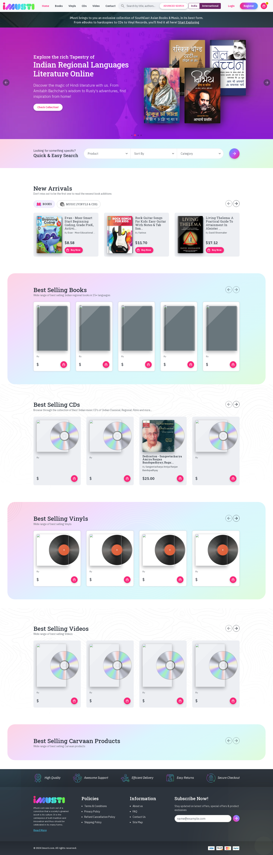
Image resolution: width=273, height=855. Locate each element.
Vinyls (72, 6)
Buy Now (73, 250)
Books (59, 6)
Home (45, 6)
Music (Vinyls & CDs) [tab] (81, 204)
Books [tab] (47, 204)
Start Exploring (188, 22)
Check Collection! (136, 122)
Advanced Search (173, 5)
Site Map (138, 822)
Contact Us (139, 817)
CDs (84, 6)
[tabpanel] (136, 234)
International (210, 5)
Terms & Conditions (95, 806)
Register (249, 6)
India (194, 5)
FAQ (135, 811)
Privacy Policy (92, 811)
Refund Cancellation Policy (99, 817)
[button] (132, 135)
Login (231, 6)
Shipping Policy (93, 822)
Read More (40, 830)
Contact (110, 6)
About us (138, 806)
